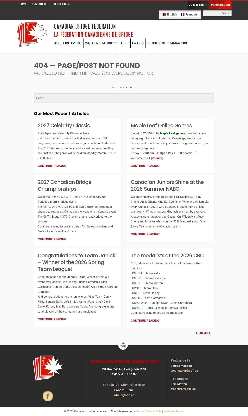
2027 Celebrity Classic (64, 125)
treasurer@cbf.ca (183, 389)
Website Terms (174, 411)
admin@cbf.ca (124, 395)
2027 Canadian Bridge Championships (64, 185)
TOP (123, 346)
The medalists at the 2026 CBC (167, 255)
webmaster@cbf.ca (184, 370)
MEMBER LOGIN (220, 4)
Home (140, 411)
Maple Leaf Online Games (161, 125)
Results (157, 158)
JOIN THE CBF (197, 4)
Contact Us (153, 411)
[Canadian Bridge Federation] (31, 33)
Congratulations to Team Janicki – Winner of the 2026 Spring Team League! (77, 262)
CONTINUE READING (52, 166)
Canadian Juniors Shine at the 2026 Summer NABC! (167, 185)
